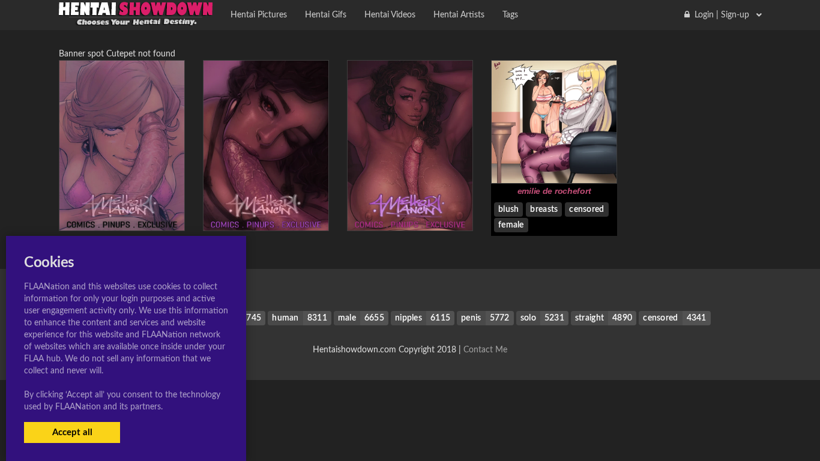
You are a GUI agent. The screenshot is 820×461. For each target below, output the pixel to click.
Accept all (72, 432)
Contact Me (485, 350)
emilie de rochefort (554, 191)
